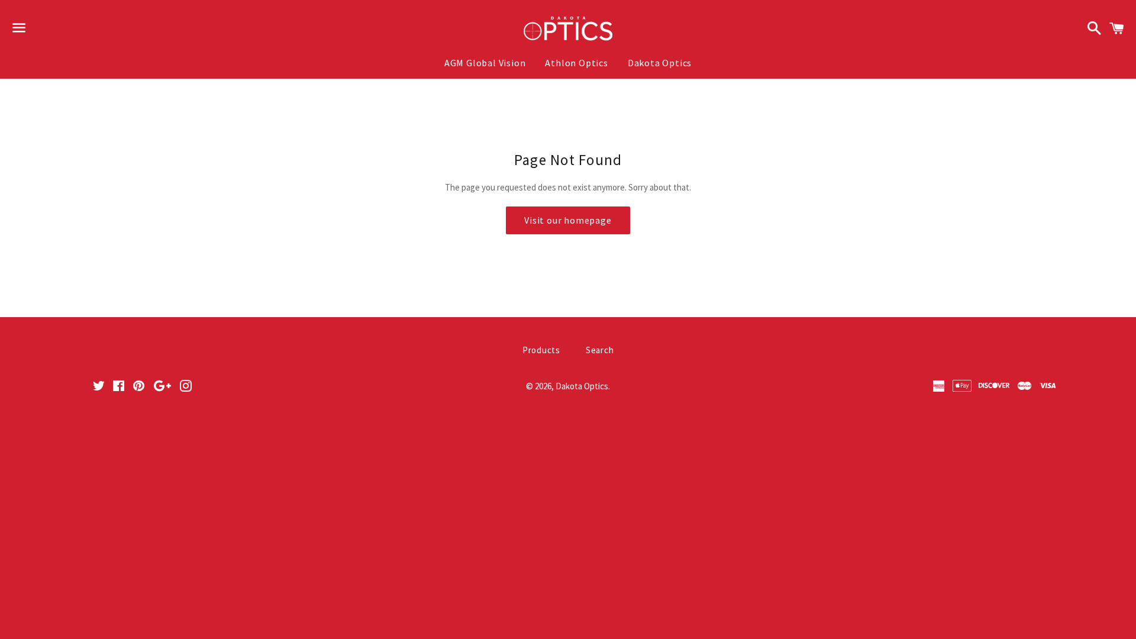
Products (541, 350)
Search (600, 350)
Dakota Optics (660, 63)
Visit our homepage (567, 220)
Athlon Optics (576, 63)
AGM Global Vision (485, 63)
